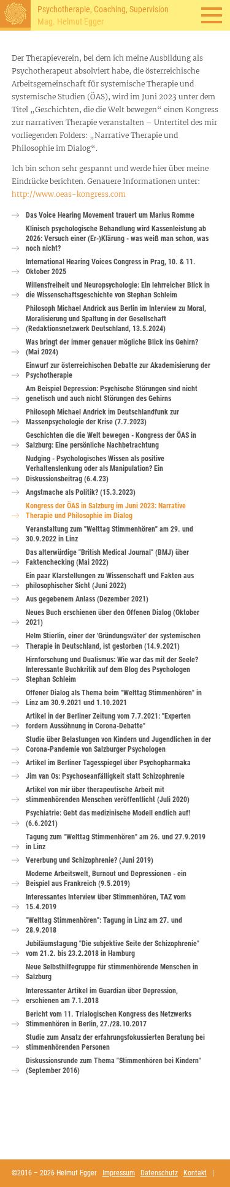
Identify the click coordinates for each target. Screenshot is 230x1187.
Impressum (118, 1173)
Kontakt (195, 1173)
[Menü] (211, 15)
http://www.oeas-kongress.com (69, 194)
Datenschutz (159, 1173)
